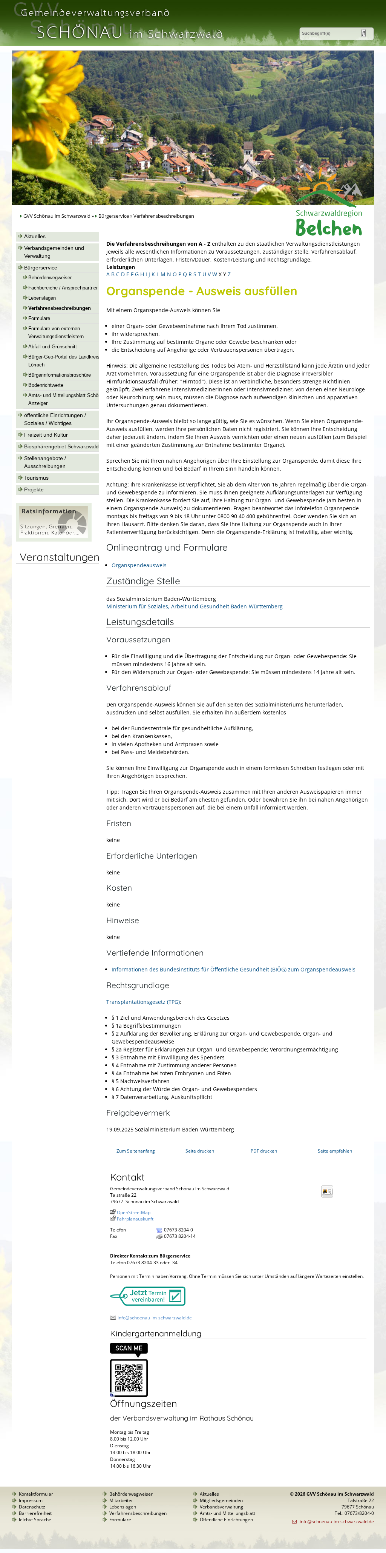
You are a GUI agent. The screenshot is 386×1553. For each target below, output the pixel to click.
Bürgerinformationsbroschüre (59, 375)
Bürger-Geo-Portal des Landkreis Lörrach (64, 361)
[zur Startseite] (121, 42)
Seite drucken (199, 1151)
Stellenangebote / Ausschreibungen (45, 462)
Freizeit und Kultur (46, 435)
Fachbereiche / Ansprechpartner (63, 288)
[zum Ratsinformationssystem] (54, 540)
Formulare (39, 318)
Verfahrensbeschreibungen (59, 308)
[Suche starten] (363, 33)
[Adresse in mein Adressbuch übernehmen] (329, 1197)
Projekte (34, 489)
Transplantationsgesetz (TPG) (143, 1001)
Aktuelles (35, 236)
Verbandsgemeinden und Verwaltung (54, 252)
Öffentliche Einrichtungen (226, 1519)
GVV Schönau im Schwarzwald (56, 216)
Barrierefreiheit (35, 1513)
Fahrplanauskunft (135, 1219)
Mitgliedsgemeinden (221, 1500)
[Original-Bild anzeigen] (129, 1395)
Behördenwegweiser (50, 277)
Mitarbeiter (121, 1500)
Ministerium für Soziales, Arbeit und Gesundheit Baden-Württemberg (194, 606)
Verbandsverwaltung (221, 1507)
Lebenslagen (42, 298)
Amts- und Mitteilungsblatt (227, 1513)
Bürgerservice (113, 216)
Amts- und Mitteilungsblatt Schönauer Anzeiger (69, 399)
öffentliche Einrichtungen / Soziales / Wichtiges (55, 419)
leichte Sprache (35, 1519)
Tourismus (36, 478)
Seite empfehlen (335, 1151)
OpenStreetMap (133, 1212)
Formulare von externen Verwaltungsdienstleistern (56, 332)
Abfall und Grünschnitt (52, 346)
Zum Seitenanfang (135, 1151)
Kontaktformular (36, 1494)
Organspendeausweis (139, 565)
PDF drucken (264, 1151)
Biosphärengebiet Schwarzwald (61, 446)
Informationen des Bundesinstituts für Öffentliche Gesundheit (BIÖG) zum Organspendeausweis (233, 969)
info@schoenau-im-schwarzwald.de (155, 1317)
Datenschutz (32, 1507)
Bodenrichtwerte (45, 385)
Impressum (31, 1500)
